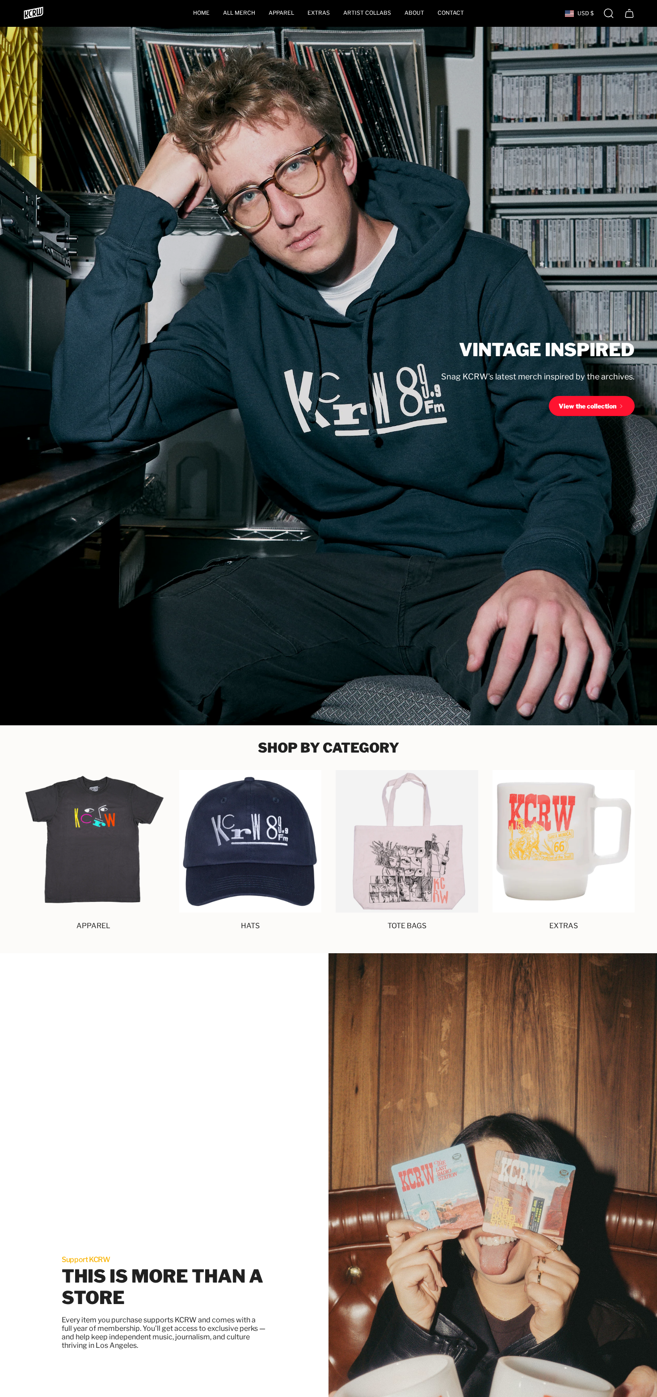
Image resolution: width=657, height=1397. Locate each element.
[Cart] (629, 13)
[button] (281, 13)
